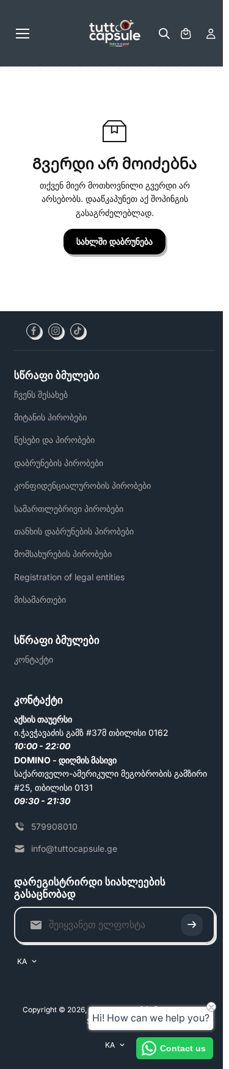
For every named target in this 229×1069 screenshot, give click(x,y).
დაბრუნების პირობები (58, 463)
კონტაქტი (33, 659)
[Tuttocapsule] (114, 33)
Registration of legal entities (69, 577)
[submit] (191, 925)
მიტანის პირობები (50, 417)
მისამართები (40, 599)
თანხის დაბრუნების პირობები (74, 531)
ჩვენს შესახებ (41, 394)
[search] (164, 33)
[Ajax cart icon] (185, 33)
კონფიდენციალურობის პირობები (82, 485)
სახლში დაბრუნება (114, 241)
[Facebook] (33, 330)
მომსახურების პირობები (63, 554)
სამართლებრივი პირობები (68, 508)
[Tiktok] (77, 330)
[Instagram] (55, 330)
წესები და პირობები (54, 439)
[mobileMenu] (22, 33)
